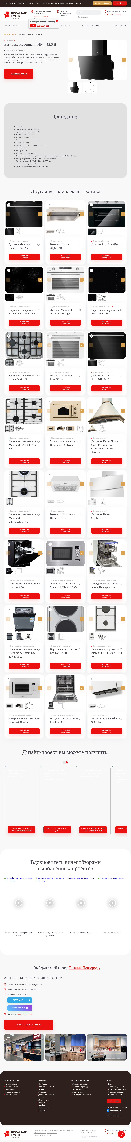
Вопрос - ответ (44, 1100)
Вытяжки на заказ (57, 241)
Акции (38, 3)
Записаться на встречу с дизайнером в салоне (21, 830)
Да (33, 25)
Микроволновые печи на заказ (62, 438)
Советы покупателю (116, 1087)
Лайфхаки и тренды (116, 1092)
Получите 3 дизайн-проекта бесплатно (66, 13)
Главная (7, 34)
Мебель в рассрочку (91, 26)
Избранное (84, 17)
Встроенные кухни (79, 1084)
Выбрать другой (43, 25)
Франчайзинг (119, 3)
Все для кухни (119, 26)
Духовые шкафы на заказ (19, 241)
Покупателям (48, 3)
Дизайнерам (59, 3)
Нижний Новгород (41, 16)
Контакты (79, 3)
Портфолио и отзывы (46, 1087)
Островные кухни (79, 1089)
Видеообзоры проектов (117, 1089)
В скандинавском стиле (81, 1095)
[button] (124, 60)
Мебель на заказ (9, 3)
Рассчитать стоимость (24, 257)
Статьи (41, 1097)
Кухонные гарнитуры (80, 1087)
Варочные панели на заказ (19, 307)
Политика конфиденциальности (45, 1133)
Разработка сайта (92, 1136)
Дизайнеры (42, 1105)
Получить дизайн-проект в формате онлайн (93, 830)
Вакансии (69, 3)
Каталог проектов (80, 1080)
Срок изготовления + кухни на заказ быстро (114, 1115)
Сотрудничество (44, 1108)
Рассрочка (42, 1092)
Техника (14, 34)
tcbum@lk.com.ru (24, 1014)
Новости (41, 1102)
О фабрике (21, 3)
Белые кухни (77, 1092)
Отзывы (30, 3)
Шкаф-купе (64, 26)
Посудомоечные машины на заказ (22, 580)
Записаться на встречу (28, 1025)
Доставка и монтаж (46, 1095)
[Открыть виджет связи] (121, 1134)
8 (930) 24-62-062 (23, 994)
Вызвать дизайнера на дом (57, 830)
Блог (110, 1084)
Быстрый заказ (19, 74)
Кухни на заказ (12, 26)
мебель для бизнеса (102, 3)
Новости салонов (115, 1095)
